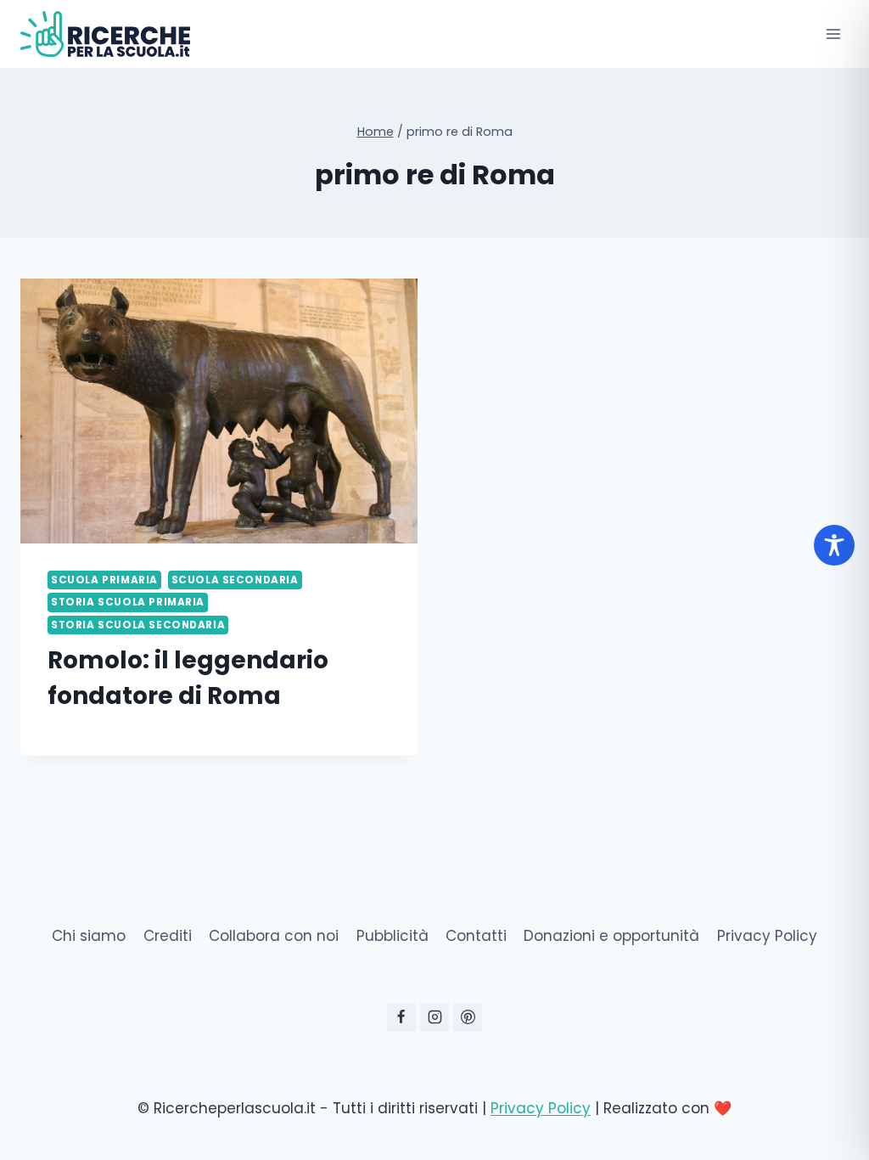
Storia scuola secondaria (138, 625)
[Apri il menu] (833, 33)
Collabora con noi (274, 936)
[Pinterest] (467, 1017)
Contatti (476, 936)
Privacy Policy (767, 936)
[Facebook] (401, 1017)
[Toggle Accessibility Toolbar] (834, 545)
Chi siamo (89, 936)
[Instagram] (434, 1017)
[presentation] (219, 411)
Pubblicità (392, 936)
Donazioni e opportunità (611, 936)
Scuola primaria (104, 580)
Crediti (167, 936)
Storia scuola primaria (128, 602)
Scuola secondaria (235, 580)
